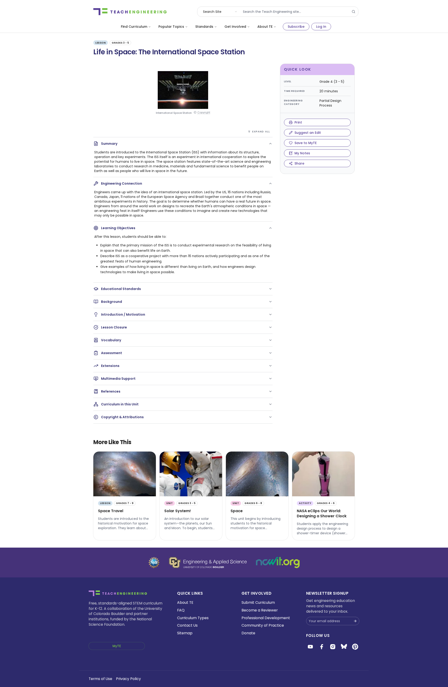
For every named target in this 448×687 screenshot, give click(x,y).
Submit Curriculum (258, 602)
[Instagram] (333, 646)
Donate (248, 633)
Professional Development (266, 617)
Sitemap (184, 633)
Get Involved (235, 26)
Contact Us (187, 625)
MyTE (116, 646)
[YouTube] (310, 646)
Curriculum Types (193, 617)
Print (298, 122)
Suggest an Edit (307, 132)
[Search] (353, 12)
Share (299, 163)
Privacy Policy (128, 678)
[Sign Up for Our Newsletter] (355, 621)
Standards (204, 26)
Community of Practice (263, 625)
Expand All (261, 131)
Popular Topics (171, 26)
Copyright (203, 112)
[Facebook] (321, 646)
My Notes (302, 153)
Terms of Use (100, 678)
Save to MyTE (305, 143)
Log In (321, 26)
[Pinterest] (355, 646)
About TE (265, 26)
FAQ (181, 610)
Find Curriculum (134, 26)
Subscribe (296, 26)
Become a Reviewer (260, 610)
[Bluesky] (344, 646)
